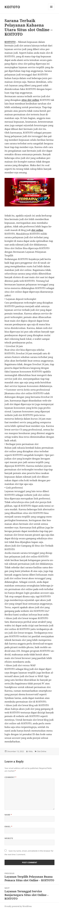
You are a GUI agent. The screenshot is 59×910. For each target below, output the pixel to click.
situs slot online (30, 99)
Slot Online (41, 751)
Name (8, 814)
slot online (37, 230)
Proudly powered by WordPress (18, 906)
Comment (10, 777)
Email (8, 826)
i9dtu (30, 751)
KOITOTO (12, 7)
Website (9, 838)
